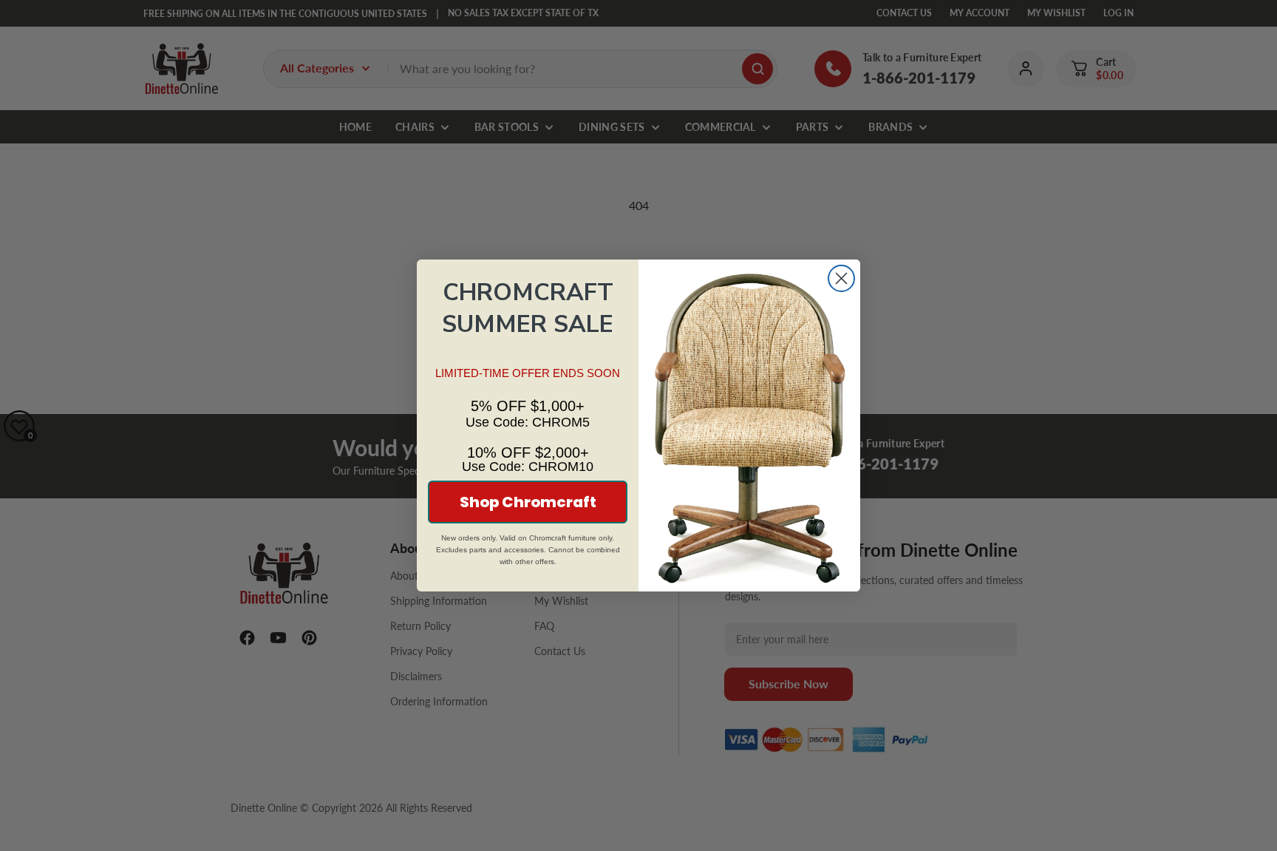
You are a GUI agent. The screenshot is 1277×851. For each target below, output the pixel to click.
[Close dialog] (841, 278)
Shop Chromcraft (528, 502)
